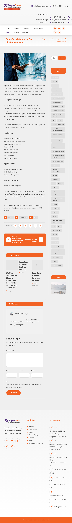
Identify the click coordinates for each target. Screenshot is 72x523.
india (54, 184)
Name (8, 371)
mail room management (56, 193)
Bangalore (55, 78)
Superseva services (57, 257)
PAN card (55, 212)
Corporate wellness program (57, 115)
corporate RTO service (58, 110)
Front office (55, 165)
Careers (31, 432)
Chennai (55, 82)
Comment (10, 351)
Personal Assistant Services (57, 221)
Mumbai (55, 204)
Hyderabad (55, 179)
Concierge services (57, 94)
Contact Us (32, 438)
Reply (11, 329)
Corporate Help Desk (58, 106)
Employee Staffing (57, 141)
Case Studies (33, 429)
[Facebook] (64, 28)
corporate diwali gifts (58, 98)
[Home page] (39, 39)
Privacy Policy (33, 435)
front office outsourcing (56, 170)
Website (33, 371)
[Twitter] (59, 32)
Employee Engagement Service (58, 136)
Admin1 (10, 217)
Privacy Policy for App (36, 443)
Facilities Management (58, 151)
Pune (54, 226)
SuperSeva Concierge (58, 247)
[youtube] (59, 28)
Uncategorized (35, 285)
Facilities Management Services (58, 156)
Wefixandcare (19, 314)
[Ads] (58, 288)
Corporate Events (57, 102)
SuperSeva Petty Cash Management (58, 252)
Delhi (54, 120)
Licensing (60, 184)
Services (55, 234)
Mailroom (55, 188)
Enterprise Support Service (57, 146)
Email (21, 371)
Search (62, 58)
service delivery (56, 230)
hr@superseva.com (60, 507)
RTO (59, 226)
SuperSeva (55, 239)
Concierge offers (57, 90)
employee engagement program (58, 129)
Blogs (35, 217)
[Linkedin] (6, 440)
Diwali (59, 120)
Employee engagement (58, 124)
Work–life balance (57, 265)
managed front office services (58, 199)
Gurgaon (55, 175)
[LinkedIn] (55, 28)
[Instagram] (55, 32)
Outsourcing (56, 208)
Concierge (55, 86)
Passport (55, 216)
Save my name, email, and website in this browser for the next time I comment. (23, 385)
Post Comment (13, 393)
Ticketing (55, 261)
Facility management (58, 161)
